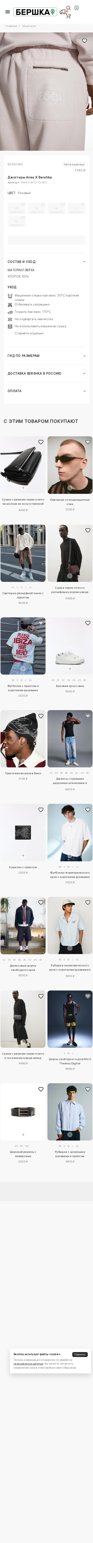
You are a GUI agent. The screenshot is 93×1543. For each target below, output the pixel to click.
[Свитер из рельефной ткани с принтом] (23, 553)
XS (17, 210)
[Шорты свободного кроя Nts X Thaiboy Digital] (70, 1019)
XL (17, 223)
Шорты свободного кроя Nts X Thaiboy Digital (70, 1061)
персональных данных (28, 1363)
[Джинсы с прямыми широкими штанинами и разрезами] (70, 738)
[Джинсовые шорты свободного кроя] (23, 925)
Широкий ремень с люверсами (23, 1154)
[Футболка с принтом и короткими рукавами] (23, 646)
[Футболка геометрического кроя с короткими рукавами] (70, 832)
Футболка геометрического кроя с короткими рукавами (70, 875)
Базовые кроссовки (70, 686)
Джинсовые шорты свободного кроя (23, 968)
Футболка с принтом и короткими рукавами (23, 688)
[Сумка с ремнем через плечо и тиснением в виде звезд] (23, 1019)
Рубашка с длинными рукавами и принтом (70, 1154)
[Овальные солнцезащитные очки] (70, 465)
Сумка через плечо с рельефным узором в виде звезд (69, 590)
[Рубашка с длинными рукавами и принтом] (70, 1112)
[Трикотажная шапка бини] (23, 738)
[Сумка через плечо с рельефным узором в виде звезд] (70, 553)
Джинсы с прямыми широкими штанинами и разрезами (70, 781)
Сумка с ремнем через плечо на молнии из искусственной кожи (23, 502)
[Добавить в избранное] (41, 442)
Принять (79, 1354)
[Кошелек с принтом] (23, 832)
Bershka (15, 164)
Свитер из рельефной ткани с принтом (23, 595)
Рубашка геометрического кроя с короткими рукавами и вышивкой (70, 968)
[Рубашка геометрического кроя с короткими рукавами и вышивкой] (70, 925)
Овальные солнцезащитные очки (70, 502)
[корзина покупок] (68, 15)
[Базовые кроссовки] (70, 646)
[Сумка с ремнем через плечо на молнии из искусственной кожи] (23, 465)
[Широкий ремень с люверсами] (23, 1112)
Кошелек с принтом (23, 867)
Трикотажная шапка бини (23, 773)
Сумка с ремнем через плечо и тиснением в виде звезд (23, 1056)
